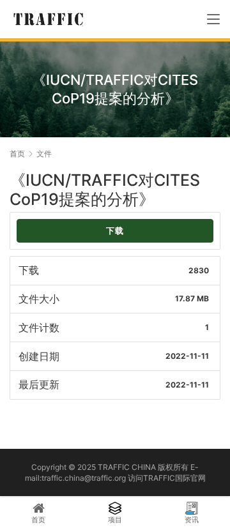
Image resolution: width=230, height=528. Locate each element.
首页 (17, 153)
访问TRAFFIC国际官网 (167, 478)
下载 (115, 231)
